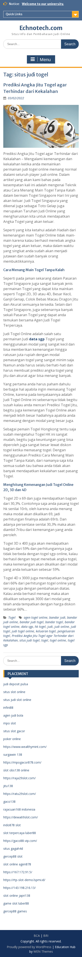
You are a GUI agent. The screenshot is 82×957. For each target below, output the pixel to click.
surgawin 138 (12, 754)
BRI (45, 935)
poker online (12, 739)
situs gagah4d (13, 848)
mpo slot (9, 723)
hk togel (40, 627)
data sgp (27, 627)
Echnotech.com (41, 28)
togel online (58, 640)
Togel (12, 617)
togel (44, 640)
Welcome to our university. (43, 4)
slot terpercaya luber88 (19, 833)
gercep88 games (15, 911)
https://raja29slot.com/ (19, 778)
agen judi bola (13, 715)
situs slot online (14, 692)
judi (50, 627)
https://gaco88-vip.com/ (20, 841)
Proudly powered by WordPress (29, 947)
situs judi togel (29, 640)
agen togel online (35, 617)
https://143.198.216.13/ (19, 888)
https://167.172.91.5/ (17, 872)
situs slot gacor (14, 731)
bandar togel (54, 622)
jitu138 (8, 786)
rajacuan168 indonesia (19, 809)
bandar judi (57, 617)
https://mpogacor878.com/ (22, 762)
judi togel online (23, 631)
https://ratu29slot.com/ (19, 794)
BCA (37, 935)
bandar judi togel (32, 622)
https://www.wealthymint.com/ (25, 747)
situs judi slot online (17, 700)
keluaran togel (46, 631)
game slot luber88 (16, 903)
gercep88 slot (13, 856)
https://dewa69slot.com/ (20, 817)
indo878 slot (12, 825)
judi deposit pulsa (15, 684)
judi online (61, 627)
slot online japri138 (16, 895)
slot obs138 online (16, 770)
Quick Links (14, 14)
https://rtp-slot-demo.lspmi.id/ (24, 880)
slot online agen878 (17, 864)
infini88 (8, 707)
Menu (45, 59)
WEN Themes (43, 951)
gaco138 (9, 801)
